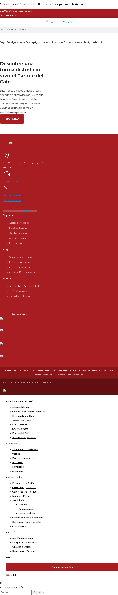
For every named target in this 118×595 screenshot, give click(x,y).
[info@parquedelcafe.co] (6, 190)
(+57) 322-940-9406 (12, 200)
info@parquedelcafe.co (13, 195)
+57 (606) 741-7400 (11, 181)
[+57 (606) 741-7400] (6, 176)
